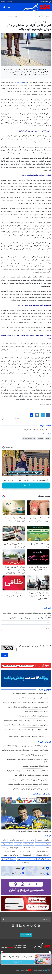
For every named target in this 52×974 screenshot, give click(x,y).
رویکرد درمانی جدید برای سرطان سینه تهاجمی (33, 698)
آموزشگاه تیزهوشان (42, 855)
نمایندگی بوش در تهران (11, 855)
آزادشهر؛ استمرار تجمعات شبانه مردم (36, 711)
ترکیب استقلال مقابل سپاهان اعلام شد (35, 766)
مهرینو (13, 859)
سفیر (4, 840)
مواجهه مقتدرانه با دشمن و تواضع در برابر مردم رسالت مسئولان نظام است (26, 730)
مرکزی (41, 16)
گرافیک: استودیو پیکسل (21, 970)
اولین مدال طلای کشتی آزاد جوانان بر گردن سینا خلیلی (30, 789)
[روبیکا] (24, 926)
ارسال (5, 655)
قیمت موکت (29, 844)
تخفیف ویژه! (18, 962)
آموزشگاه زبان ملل (44, 859)
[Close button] (50, 952)
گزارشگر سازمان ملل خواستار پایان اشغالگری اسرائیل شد (30, 693)
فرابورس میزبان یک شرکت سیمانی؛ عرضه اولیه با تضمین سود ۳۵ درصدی (27, 760)
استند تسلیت (7, 844)
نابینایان (40, 438)
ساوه (47, 438)
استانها (47, 16)
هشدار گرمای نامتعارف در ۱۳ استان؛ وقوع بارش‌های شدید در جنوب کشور (24, 750)
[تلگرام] (39, 926)
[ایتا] (13, 926)
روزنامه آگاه (26, 862)
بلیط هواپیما (27, 855)
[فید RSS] (20, 926)
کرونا (27, 214)
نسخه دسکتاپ (26, 934)
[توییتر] (27, 926)
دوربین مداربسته (29, 847)
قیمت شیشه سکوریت (17, 840)
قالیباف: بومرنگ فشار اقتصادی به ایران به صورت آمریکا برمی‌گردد (27, 770)
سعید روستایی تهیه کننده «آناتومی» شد (35, 429)
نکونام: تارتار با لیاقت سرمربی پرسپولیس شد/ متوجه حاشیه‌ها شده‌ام (26, 746)
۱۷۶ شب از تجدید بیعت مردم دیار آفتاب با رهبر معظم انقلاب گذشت (26, 720)
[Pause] (4, 474)
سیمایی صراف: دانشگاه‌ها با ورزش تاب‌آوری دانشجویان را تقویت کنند (26, 736)
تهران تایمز (5, 859)
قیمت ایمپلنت (25, 851)
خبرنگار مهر (20, 82)
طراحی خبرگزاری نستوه (40, 970)
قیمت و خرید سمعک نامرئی (27, 859)
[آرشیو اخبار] (16, 926)
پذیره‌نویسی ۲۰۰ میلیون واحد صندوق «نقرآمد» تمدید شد (30, 780)
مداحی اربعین (44, 847)
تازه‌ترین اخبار (45, 689)
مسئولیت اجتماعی (29, 438)
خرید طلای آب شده (43, 844)
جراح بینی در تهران (43, 840)
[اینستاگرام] (31, 926)
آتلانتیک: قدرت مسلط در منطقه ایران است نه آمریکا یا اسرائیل (28, 784)
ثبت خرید (26, 485)
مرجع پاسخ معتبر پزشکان (11, 847)
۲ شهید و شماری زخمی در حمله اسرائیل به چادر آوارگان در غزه (28, 707)
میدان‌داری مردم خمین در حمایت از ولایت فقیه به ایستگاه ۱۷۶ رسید (26, 725)
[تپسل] (3, 447)
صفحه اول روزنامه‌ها (42, 794)
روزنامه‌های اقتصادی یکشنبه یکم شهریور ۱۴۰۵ (33, 831)
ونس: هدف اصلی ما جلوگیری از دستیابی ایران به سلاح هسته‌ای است (25, 702)
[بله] (35, 926)
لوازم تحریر (30, 840)
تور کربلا (18, 844)
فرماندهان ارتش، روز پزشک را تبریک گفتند (34, 755)
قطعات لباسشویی (9, 851)
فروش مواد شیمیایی (41, 851)
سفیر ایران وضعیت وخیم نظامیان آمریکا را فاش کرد (31, 775)
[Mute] (8, 474)
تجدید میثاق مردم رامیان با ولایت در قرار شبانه (33, 716)
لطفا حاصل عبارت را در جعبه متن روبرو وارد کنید (34, 646)
